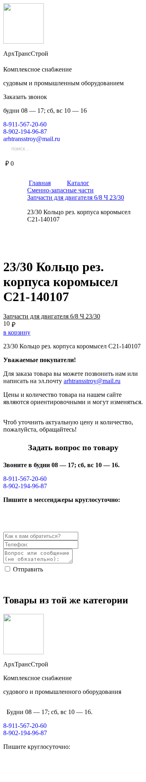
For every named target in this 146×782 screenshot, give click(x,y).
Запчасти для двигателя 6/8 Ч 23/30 (51, 316)
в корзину (16, 332)
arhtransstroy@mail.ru (92, 380)
